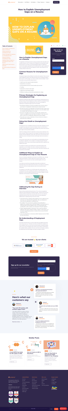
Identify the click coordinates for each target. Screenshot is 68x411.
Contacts (43, 383)
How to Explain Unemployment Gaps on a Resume (8, 49)
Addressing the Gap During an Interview (8, 65)
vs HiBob (52, 380)
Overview (24, 379)
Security (33, 379)
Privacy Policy (40, 265)
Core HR (23, 380)
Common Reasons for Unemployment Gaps (6, 52)
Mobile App (24, 391)
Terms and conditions (45, 385)
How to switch (34, 382)
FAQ (42, 382)
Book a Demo (56, 2)
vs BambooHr (53, 379)
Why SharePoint (35, 386)
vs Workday (53, 383)
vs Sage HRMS (53, 382)
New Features (34, 380)
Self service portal (25, 388)
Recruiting (24, 383)
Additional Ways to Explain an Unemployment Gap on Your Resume (8, 61)
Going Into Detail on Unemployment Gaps (6, 58)
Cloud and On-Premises (36, 385)
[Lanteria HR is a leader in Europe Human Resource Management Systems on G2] (10, 394)
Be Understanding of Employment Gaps (9, 68)
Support (43, 380)
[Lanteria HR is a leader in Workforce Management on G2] (10, 401)
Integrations (34, 383)
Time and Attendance (26, 382)
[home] (11, 2)
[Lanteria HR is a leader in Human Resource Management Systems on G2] (16, 394)
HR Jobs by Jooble (35, 388)
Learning (23, 386)
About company (44, 379)
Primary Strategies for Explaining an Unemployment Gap (8, 55)
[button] (21, 2)
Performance (24, 385)
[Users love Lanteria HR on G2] (16, 400)
